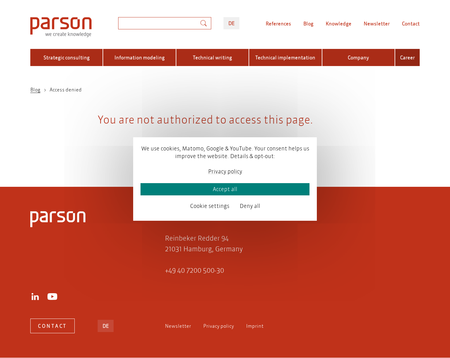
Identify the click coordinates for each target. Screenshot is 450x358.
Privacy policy (218, 326)
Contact (411, 23)
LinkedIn (35, 296)
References (278, 23)
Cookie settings (209, 205)
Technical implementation (285, 57)
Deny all (250, 205)
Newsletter (377, 23)
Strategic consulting (66, 57)
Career (407, 57)
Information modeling (139, 57)
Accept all (225, 189)
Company (358, 57)
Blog (308, 23)
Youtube (52, 296)
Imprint (255, 326)
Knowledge (338, 23)
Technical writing (212, 57)
